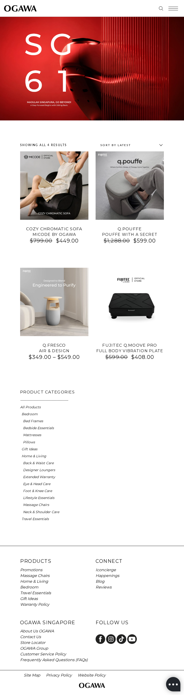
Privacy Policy (59, 675)
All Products (30, 407)
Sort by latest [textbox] (115, 145)
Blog (100, 581)
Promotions (31, 570)
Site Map (32, 675)
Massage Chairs (36, 505)
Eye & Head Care (36, 484)
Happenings (107, 575)
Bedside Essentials (38, 428)
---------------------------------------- (44, 400)
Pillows (29, 442)
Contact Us (30, 637)
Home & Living (34, 456)
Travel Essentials (35, 519)
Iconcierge (106, 570)
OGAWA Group (34, 648)
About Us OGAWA (37, 631)
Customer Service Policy (43, 654)
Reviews (104, 587)
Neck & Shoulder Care (41, 512)
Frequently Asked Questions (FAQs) (54, 660)
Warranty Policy (34, 604)
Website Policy (92, 675)
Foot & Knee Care (37, 491)
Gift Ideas (29, 449)
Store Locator (32, 642)
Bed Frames (33, 421)
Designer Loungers (39, 470)
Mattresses (32, 435)
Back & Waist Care (38, 463)
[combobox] (130, 145)
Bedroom (30, 414)
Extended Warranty (39, 477)
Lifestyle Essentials (38, 498)
